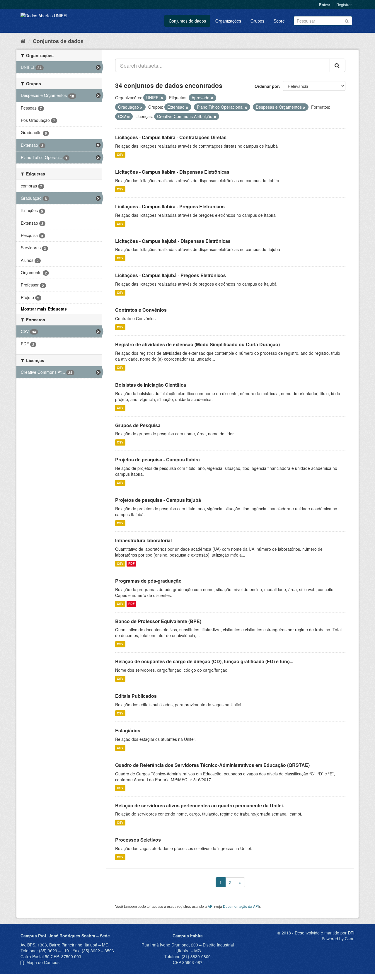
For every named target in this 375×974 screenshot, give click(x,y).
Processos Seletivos (138, 839)
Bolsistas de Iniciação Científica (150, 384)
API (210, 906)
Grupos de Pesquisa (138, 425)
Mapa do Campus (42, 962)
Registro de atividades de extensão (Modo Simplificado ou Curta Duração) (197, 344)
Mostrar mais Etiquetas (44, 309)
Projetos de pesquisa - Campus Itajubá (158, 500)
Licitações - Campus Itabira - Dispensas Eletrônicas (172, 171)
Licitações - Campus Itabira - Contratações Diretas (170, 137)
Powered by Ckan (338, 938)
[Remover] (162, 97)
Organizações (228, 21)
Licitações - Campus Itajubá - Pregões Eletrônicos (170, 275)
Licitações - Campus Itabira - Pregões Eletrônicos (170, 206)
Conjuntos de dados (187, 21)
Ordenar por (267, 86)
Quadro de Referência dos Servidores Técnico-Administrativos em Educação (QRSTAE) (212, 765)
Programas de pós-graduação (148, 580)
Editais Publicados (136, 695)
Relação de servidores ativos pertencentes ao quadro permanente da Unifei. (199, 805)
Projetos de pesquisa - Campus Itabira (157, 459)
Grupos (257, 21)
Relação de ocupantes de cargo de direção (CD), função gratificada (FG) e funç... (204, 661)
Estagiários (127, 730)
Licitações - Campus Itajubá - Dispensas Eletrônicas (173, 241)
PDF (131, 563)
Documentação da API (241, 906)
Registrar (344, 4)
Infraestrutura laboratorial (143, 540)
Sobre (279, 21)
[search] (337, 65)
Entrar (324, 4)
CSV (120, 154)
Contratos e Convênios (141, 309)
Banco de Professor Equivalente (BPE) (158, 621)
